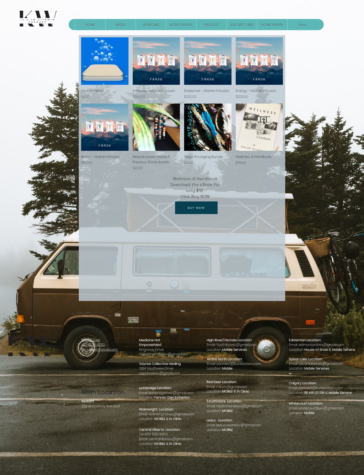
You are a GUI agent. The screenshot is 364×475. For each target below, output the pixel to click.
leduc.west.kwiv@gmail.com (238, 425)
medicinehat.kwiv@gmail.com (163, 354)
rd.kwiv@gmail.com (231, 386)
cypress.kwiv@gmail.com (159, 373)
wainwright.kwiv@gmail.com (171, 414)
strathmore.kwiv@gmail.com (239, 406)
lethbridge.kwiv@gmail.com (171, 392)
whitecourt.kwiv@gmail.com (321, 408)
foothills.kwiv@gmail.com (236, 344)
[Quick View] (104, 61)
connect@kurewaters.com (238, 363)
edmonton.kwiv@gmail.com (321, 344)
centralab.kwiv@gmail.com (171, 439)
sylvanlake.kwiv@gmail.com (320, 363)
